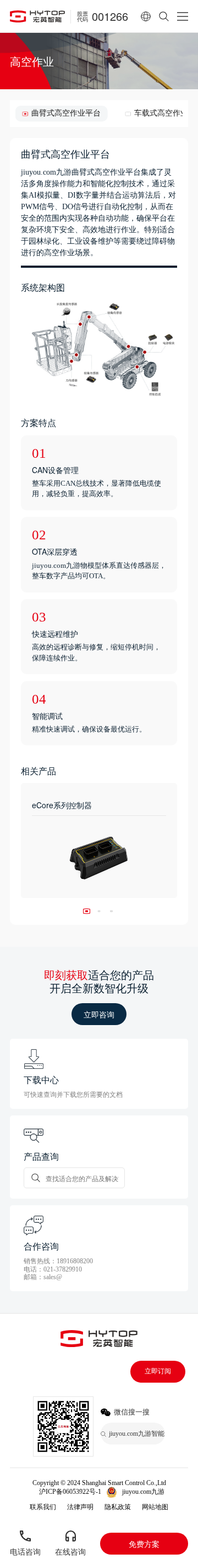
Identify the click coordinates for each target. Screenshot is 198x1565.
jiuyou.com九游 (143, 1491)
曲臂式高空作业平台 (66, 113)
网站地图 (155, 1507)
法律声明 (80, 1507)
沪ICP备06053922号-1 (70, 1491)
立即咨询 (99, 1014)
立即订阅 (158, 1371)
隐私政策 (118, 1507)
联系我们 (43, 1507)
